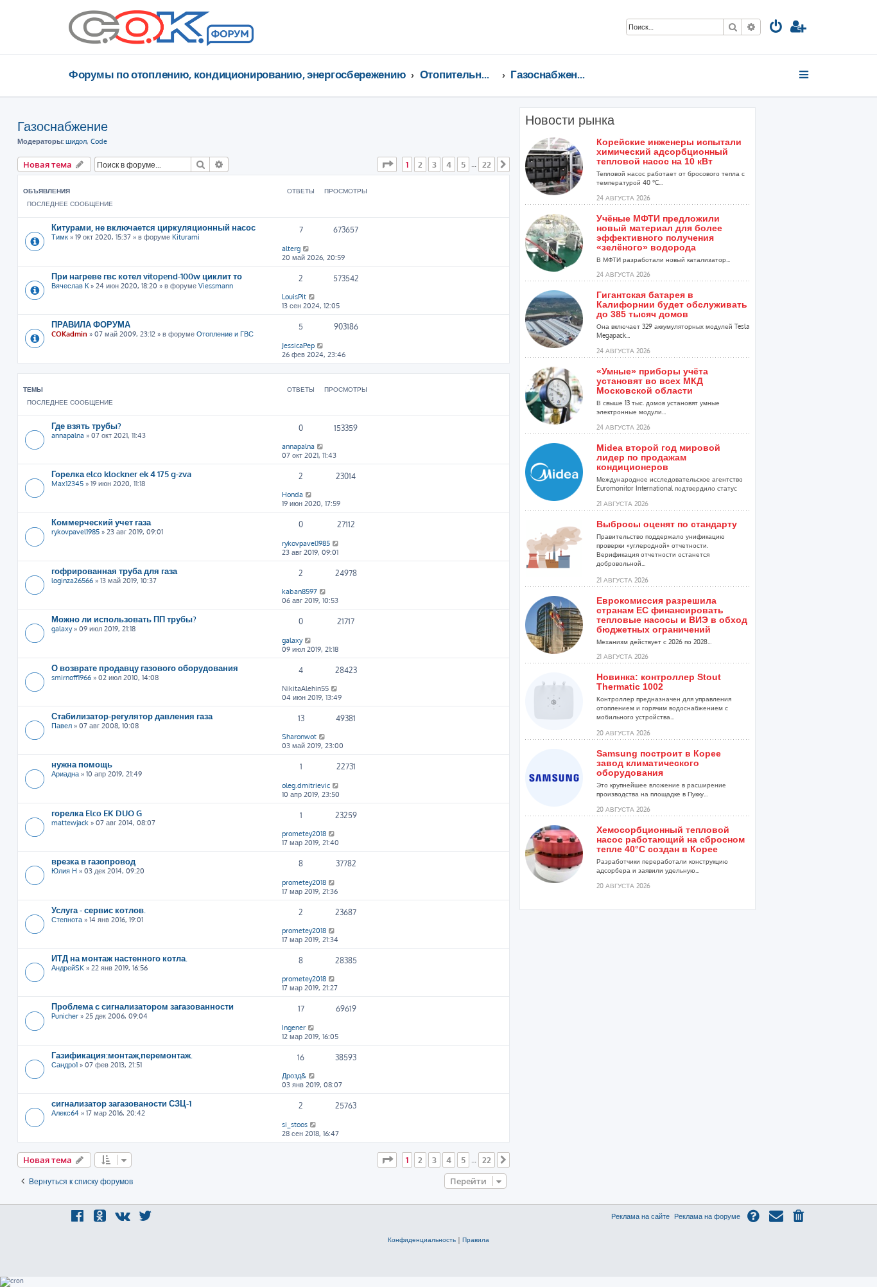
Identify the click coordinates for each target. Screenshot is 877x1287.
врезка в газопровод (93, 860)
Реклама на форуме (707, 1216)
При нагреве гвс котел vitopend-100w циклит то (146, 275)
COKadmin (69, 333)
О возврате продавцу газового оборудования (144, 667)
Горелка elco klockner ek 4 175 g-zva (121, 473)
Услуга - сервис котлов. (98, 909)
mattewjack (70, 822)
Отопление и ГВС (225, 333)
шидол (76, 141)
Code (99, 141)
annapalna (67, 435)
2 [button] (420, 164)
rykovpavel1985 (75, 531)
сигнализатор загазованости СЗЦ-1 (121, 1103)
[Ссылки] (805, 74)
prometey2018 (304, 833)
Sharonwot (299, 736)
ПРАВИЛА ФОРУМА (90, 324)
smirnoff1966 (71, 677)
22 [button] (486, 164)
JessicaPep (298, 345)
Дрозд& (294, 1075)
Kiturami (186, 236)
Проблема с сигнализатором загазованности (142, 1006)
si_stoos (295, 1124)
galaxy (61, 628)
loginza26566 (72, 580)
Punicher (64, 1015)
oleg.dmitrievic (306, 785)
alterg (291, 248)
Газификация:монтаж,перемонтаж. (122, 1054)
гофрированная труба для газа (114, 570)
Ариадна (65, 773)
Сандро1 (64, 1064)
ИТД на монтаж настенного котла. (119, 957)
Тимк (59, 236)
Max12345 (67, 483)
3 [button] (434, 164)
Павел (61, 725)
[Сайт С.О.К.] (161, 27)
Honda (292, 494)
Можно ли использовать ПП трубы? (123, 618)
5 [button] (463, 164)
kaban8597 (299, 591)
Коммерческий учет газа (101, 521)
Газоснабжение (62, 126)
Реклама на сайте (640, 1216)
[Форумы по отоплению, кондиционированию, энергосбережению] (229, 36)
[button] (387, 164)
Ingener (294, 1027)
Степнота (66, 919)
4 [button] (448, 164)
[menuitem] (776, 28)
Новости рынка (569, 120)
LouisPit (294, 296)
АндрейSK (67, 967)
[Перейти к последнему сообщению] (306, 248)
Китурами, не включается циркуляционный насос (153, 227)
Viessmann (215, 285)
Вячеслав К (70, 285)
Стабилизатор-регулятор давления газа (132, 715)
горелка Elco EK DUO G (96, 812)
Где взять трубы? (86, 425)
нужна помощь (81, 763)
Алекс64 (65, 1112)
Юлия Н (64, 870)
